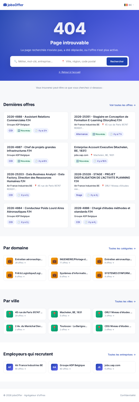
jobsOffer (15, 5)
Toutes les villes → (125, 301)
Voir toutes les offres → (123, 105)
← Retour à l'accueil (69, 72)
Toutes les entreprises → (122, 354)
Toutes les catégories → (122, 248)
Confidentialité (128, 395)
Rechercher (117, 61)
